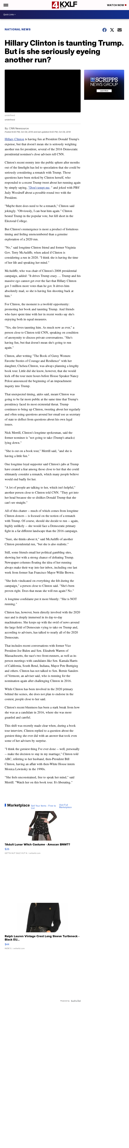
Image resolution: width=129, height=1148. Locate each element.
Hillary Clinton (14, 139)
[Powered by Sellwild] (76, 1001)
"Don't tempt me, (39, 187)
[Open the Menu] (6, 5)
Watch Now (116, 5)
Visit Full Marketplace (65, 806)
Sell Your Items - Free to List (43, 807)
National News (18, 29)
